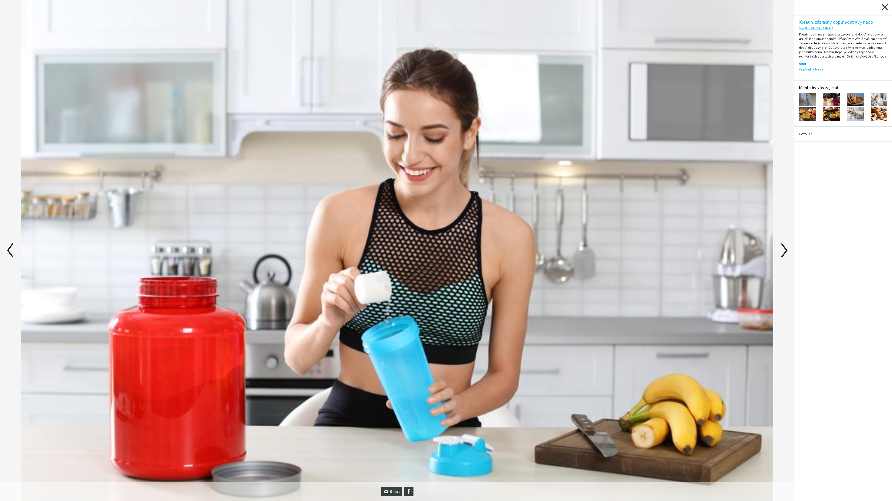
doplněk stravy (811, 69)
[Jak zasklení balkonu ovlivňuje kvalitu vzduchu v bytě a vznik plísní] (807, 99)
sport (803, 63)
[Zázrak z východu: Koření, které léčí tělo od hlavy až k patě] (831, 114)
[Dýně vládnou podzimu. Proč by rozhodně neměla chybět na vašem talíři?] (807, 114)
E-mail (395, 491)
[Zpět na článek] (885, 7)
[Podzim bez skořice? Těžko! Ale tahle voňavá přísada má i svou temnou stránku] (855, 99)
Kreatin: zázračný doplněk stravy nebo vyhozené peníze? (836, 25)
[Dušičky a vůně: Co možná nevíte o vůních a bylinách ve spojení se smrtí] (831, 99)
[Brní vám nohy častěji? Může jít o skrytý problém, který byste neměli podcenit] (879, 99)
